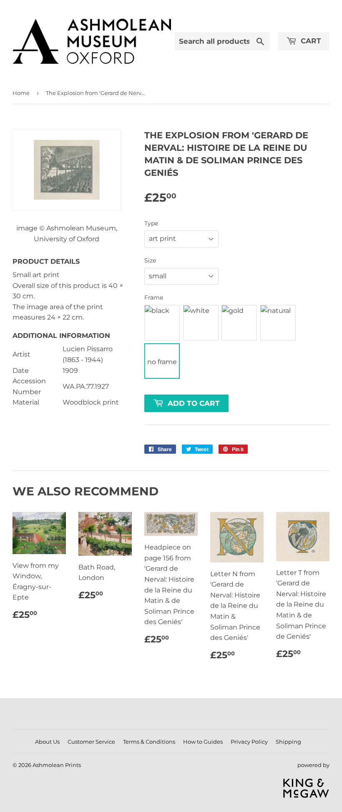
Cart (310, 41)
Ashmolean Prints (57, 765)
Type (151, 223)
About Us (47, 741)
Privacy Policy (249, 741)
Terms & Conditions (149, 741)
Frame (153, 297)
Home (21, 93)
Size (150, 260)
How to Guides (203, 741)
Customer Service (91, 741)
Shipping (288, 741)
